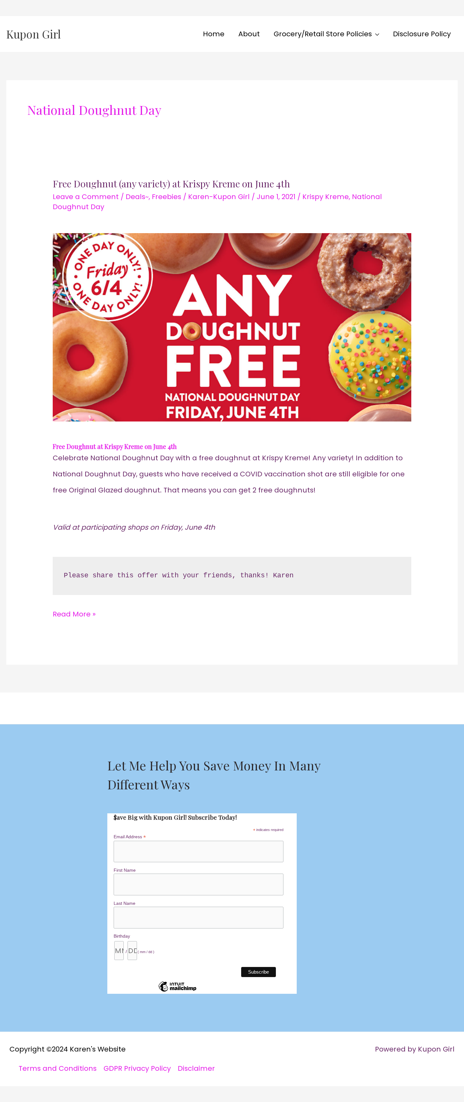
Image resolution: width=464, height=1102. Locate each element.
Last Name (124, 903)
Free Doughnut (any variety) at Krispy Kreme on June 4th (171, 183)
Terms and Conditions (58, 1068)
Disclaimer (196, 1068)
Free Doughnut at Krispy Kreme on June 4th (115, 446)
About (249, 34)
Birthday (122, 936)
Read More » (74, 612)
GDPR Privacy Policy (137, 1068)
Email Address (130, 837)
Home (213, 34)
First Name (125, 870)
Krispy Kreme (325, 197)
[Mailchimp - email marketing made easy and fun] (177, 991)
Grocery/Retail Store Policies (323, 34)
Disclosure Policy (422, 34)
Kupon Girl (33, 34)
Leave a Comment (86, 197)
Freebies (166, 197)
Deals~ (137, 197)
